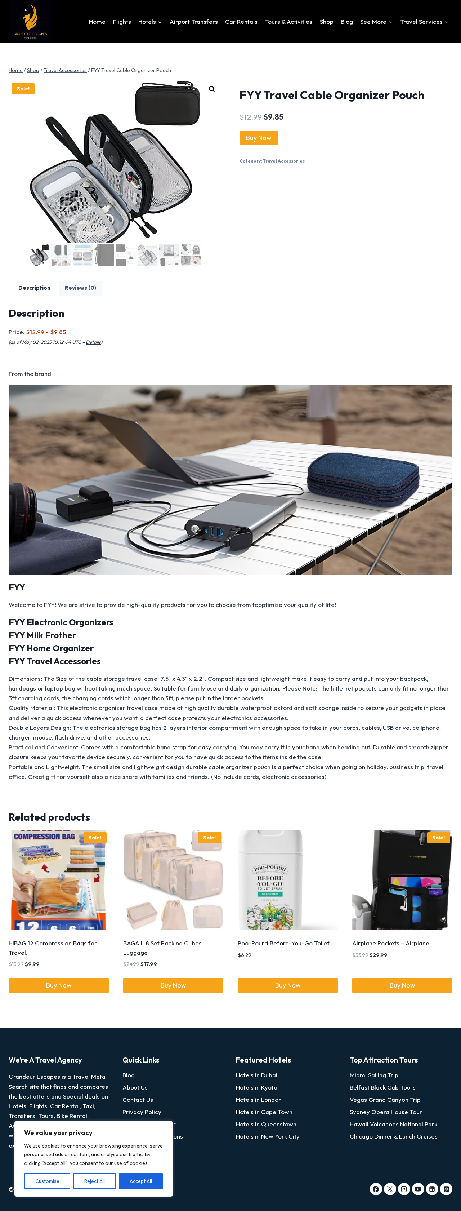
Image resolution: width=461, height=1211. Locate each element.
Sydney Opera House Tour (386, 1111)
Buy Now (259, 138)
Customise (47, 1181)
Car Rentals (241, 21)
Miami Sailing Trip (374, 1075)
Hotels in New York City (268, 1136)
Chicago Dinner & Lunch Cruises (394, 1136)
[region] (93, 1159)
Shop (327, 21)
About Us (135, 1087)
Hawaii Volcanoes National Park (393, 1124)
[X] (390, 1189)
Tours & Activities (288, 21)
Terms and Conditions (152, 1136)
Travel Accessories (284, 161)
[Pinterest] (446, 1189)
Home (97, 21)
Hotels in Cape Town (264, 1111)
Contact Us (137, 1099)
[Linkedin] (432, 1189)
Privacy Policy (141, 1111)
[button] (212, 89)
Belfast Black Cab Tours (383, 1087)
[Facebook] (376, 1189)
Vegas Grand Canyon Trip (385, 1099)
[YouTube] (418, 1189)
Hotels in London (259, 1099)
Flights (122, 21)
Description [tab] (34, 287)
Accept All (141, 1181)
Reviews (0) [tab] (80, 287)
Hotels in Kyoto (256, 1087)
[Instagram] (404, 1189)
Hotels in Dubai (256, 1075)
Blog (347, 21)
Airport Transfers (194, 21)
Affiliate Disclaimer (149, 1124)
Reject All (94, 1181)
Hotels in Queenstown (266, 1124)
